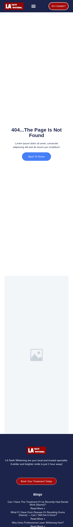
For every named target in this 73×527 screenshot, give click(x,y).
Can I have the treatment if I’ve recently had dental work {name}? (38, 503)
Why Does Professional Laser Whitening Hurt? (38, 522)
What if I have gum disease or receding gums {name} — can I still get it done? (38, 513)
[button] (33, 6)
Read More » (37, 508)
